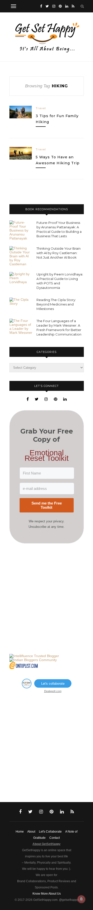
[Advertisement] (46, 598)
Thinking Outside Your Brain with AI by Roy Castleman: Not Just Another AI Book (58, 252)
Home (20, 831)
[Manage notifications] (81, 899)
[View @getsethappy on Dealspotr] (26, 686)
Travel (41, 108)
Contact (54, 838)
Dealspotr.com (53, 691)
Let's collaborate (52, 683)
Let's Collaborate (50, 831)
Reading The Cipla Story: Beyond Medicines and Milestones (56, 304)
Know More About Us (46, 893)
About (31, 831)
